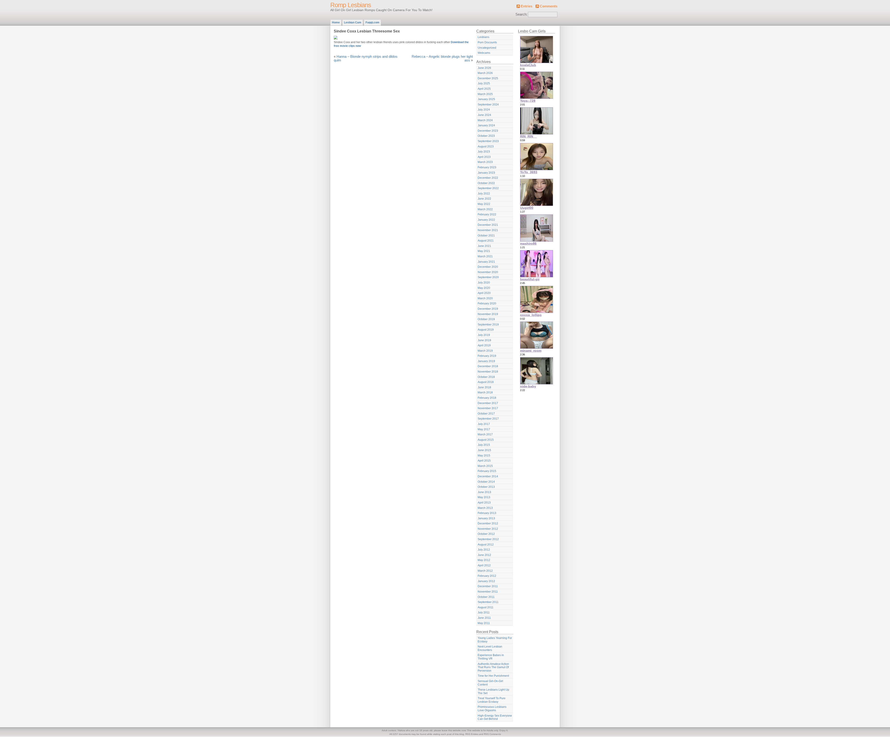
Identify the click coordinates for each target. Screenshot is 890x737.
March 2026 (485, 73)
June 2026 (484, 68)
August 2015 (486, 439)
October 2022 (486, 183)
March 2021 (485, 256)
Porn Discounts (487, 42)
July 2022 (484, 193)
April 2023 (484, 157)
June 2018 (484, 387)
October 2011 (486, 597)
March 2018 (485, 392)
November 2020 (488, 272)
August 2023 (486, 146)
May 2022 (484, 204)
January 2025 (486, 99)
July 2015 (484, 445)
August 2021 (486, 240)
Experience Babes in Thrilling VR (491, 657)
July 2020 (484, 282)
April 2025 (484, 88)
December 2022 (488, 177)
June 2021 (484, 246)
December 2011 (488, 586)
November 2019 (488, 314)
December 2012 (488, 523)
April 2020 (484, 293)
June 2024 (484, 115)
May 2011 (484, 623)
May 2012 (484, 560)
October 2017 (486, 413)
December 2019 (488, 308)
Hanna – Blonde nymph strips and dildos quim (365, 58)
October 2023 (486, 135)
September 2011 (488, 602)
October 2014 (486, 481)
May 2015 (484, 455)
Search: (521, 14)
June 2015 (484, 450)
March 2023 (485, 162)
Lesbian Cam (352, 22)
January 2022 (486, 219)
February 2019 (487, 355)
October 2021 (486, 235)
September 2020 (488, 277)
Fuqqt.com (372, 22)
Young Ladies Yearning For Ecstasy (495, 639)
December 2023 (488, 130)
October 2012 (486, 534)
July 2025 (484, 83)
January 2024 (486, 125)
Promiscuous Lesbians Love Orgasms (492, 708)
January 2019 (486, 361)
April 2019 (484, 345)
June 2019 (484, 340)
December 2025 (488, 78)
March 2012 (485, 570)
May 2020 (484, 288)
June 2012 (484, 555)
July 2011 (484, 612)
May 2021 (484, 251)
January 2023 (486, 172)
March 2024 (485, 120)
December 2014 (488, 476)
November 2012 (488, 528)
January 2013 (486, 518)
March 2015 (485, 466)
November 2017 (488, 408)
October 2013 (486, 486)
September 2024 (488, 104)
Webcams (484, 52)
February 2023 (487, 167)
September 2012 (488, 539)
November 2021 (488, 230)
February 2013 (487, 513)
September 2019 (488, 324)
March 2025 (485, 94)
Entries (526, 6)
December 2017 (488, 403)
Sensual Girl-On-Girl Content (490, 683)
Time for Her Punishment (493, 675)
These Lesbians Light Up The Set (493, 691)
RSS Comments (492, 734)
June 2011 (484, 617)
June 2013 (484, 492)
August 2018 (486, 382)
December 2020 (488, 266)
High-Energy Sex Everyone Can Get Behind (495, 717)
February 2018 (487, 397)
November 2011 (488, 591)
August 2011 (485, 607)
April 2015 (484, 460)
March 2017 (485, 434)
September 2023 (488, 141)
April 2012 (484, 565)
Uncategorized (487, 47)
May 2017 (484, 429)
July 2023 (484, 151)
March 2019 (485, 350)
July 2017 (484, 424)
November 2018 (488, 371)
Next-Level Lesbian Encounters (490, 648)
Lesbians (483, 37)
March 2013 (485, 508)
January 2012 (486, 581)
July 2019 (484, 335)
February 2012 (487, 575)
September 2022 (488, 188)
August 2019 (486, 329)
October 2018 (486, 377)
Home (336, 22)
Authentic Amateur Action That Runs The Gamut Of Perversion (493, 667)
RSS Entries (471, 734)
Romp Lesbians (350, 5)
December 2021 (488, 225)
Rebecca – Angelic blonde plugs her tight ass (442, 58)
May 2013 (484, 497)
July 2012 (484, 549)
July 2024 (484, 109)
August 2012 (486, 544)
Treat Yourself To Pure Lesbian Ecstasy (491, 700)
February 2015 (487, 471)
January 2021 (486, 261)
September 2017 (488, 418)
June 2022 (484, 198)
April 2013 (484, 502)
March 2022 (485, 209)
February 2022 (487, 214)
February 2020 (487, 303)
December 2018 (488, 366)
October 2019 (486, 319)
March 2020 (485, 298)
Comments (548, 6)
